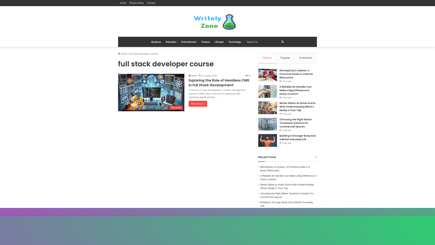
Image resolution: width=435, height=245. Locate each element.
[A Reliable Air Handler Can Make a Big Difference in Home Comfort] (267, 91)
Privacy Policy (136, 3)
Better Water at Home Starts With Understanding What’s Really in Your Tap (298, 106)
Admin (194, 75)
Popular (285, 57)
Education (171, 41)
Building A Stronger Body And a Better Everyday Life (298, 137)
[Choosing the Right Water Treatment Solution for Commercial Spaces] (267, 124)
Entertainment (189, 41)
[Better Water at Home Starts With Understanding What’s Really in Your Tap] (267, 107)
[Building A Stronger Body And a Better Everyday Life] (267, 140)
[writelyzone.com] (217, 21)
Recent (267, 57)
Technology (234, 41)
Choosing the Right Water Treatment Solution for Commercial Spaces (296, 123)
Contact (151, 3)
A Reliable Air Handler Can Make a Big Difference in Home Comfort (296, 90)
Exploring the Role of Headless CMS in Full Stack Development (219, 82)
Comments (305, 57)
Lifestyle (219, 41)
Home (123, 3)
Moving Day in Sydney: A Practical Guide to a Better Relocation (296, 74)
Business (156, 41)
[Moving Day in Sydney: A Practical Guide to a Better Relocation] (267, 75)
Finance (205, 41)
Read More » (198, 103)
